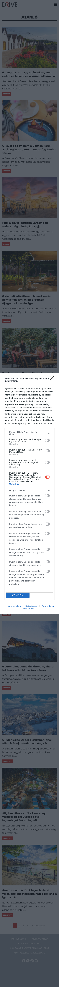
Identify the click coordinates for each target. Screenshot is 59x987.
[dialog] (29, 493)
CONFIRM (17, 595)
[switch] (47, 440)
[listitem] (29, 433)
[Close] (53, 379)
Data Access (31, 606)
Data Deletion (14, 606)
